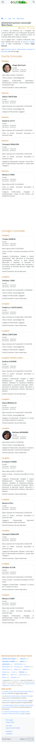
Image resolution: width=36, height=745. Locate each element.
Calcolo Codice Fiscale (13, 728)
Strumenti (9, 731)
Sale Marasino (20, 664)
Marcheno (20, 19)
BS (14, 19)
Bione (5, 677)
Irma (15, 672)
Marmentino (7, 667)
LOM (9, 19)
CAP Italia (9, 725)
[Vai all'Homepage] (19, 2)
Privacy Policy (10, 722)
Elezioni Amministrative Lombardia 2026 (17, 696)
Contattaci (9, 733)
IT (5, 19)
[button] (33, 2)
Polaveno (28, 667)
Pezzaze (18, 667)
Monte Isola (24, 675)
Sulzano (6, 672)
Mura (14, 675)
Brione (17, 669)
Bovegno (15, 677)
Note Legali (9, 720)
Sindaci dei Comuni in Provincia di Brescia (16, 700)
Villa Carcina (7, 669)
